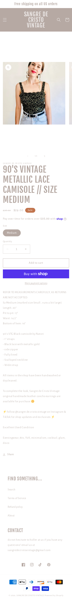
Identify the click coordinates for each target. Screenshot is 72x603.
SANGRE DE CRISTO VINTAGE (30, 595)
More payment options (36, 283)
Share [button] (10, 454)
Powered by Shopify (54, 595)
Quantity (7, 241)
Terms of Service (17, 498)
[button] (5, 20)
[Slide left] (27, 156)
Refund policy (15, 507)
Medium (12, 233)
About (11, 515)
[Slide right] (44, 156)
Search (11, 489)
